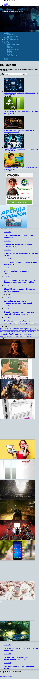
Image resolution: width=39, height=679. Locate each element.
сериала (13, 336)
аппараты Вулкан (24, 330)
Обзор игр (8, 38)
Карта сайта (11, 34)
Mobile (9, 51)
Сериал (2, 330)
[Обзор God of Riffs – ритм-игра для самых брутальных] (17, 539)
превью (30, 334)
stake (8, 328)
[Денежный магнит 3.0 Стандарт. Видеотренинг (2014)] (17, 580)
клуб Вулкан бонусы (29, 331)
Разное (7, 43)
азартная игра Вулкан (13, 330)
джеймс (16, 331)
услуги (24, 336)
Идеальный (20, 328)
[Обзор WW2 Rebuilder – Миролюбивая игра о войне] (17, 499)
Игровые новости (11, 39)
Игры (9, 46)
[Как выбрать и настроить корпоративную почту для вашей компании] (14, 91)
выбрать (11, 331)
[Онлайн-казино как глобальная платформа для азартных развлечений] (14, 128)
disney (1, 328)
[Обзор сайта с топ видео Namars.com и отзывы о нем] (17, 459)
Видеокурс (14, 328)
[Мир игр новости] (12, 25)
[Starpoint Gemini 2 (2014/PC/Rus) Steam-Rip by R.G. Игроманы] (15, 640)
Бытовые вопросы (11, 56)
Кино (6, 41)
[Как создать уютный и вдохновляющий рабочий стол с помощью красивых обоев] (17, 600)
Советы (6, 330)
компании (3, 334)
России (34, 328)
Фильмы (10, 47)
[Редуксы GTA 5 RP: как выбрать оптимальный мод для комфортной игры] (14, 147)
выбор (7, 331)
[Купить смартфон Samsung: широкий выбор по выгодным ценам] (17, 559)
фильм (29, 336)
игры (22, 331)
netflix (5, 328)
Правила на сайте (13, 36)
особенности (17, 334)
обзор (9, 333)
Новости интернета (13, 44)
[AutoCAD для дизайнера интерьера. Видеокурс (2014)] (16, 378)
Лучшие (29, 328)
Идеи (25, 328)
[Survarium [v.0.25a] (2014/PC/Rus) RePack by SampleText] (17, 398)
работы (9, 336)
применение (3, 336)
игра (19, 331)
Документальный (13, 49)
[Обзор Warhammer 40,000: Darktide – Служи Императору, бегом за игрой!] (17, 519)
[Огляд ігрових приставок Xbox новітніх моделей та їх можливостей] (14, 110)
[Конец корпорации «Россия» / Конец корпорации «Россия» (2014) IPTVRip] (17, 620)
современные (19, 336)
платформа (24, 334)
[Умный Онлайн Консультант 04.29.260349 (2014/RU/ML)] (17, 418)
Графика (10, 52)
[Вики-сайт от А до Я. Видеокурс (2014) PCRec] (17, 438)
